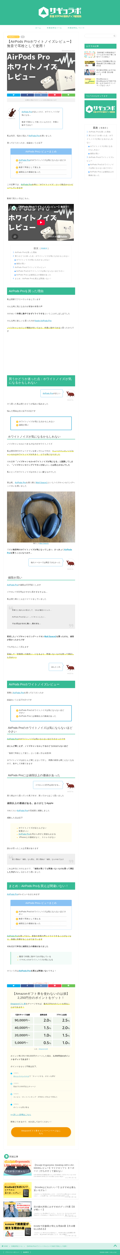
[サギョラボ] (60, 22)
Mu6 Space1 (41, 483)
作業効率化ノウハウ (76, 28)
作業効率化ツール (54, 28)
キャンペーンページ (21, 1076)
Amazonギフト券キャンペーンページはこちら (41, 1132)
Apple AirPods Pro (43, 321)
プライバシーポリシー (12, 1252)
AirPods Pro (27, 112)
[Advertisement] (41, 354)
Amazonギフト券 (18, 1004)
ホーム (38, 28)
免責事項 (26, 1252)
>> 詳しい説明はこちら (21, 1115)
